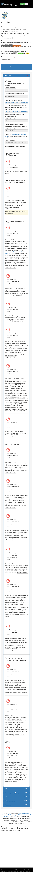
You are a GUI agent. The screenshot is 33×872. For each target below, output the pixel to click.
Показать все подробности (16, 66)
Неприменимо (8, 489)
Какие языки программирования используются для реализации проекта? (16, 125)
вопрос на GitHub (10, 871)
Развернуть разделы (16, 64)
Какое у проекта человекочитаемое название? (14, 84)
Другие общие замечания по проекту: (15, 146)
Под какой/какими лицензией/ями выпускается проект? (14, 115)
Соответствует (8, 165)
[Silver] (15, 51)
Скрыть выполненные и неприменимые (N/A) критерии (17, 68)
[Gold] (27, 53)
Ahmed (24, 827)
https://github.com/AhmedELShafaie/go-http (16, 102)
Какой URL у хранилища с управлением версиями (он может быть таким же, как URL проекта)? (16, 107)
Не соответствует (8, 167)
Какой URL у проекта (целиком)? (14, 100)
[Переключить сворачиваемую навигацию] (30, 4)
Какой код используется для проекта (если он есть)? (16, 136)
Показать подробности (7, 38)
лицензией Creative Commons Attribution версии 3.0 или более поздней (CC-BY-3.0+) (16, 815)
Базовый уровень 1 (14, 57)
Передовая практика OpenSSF (10, 4)
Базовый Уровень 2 (24, 57)
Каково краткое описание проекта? (14, 93)
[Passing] (20, 53)
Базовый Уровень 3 (6, 59)
